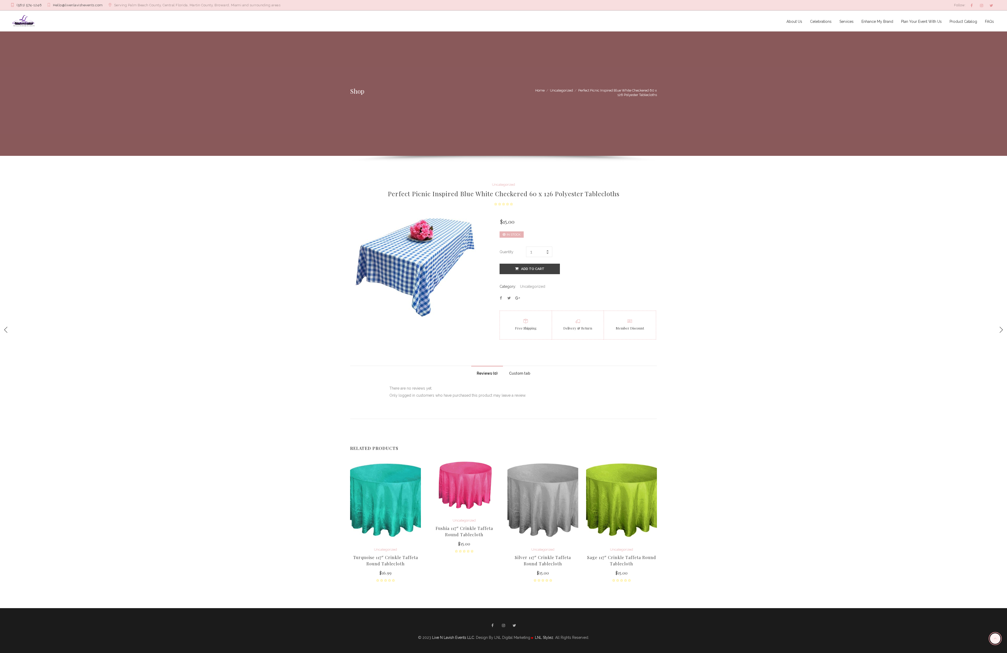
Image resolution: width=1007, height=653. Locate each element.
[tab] (487, 372)
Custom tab (519, 373)
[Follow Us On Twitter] (991, 5)
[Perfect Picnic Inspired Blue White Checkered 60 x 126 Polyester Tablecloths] (501, 298)
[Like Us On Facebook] (971, 5)
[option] (385, 520)
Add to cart (532, 269)
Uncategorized (561, 90)
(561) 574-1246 (29, 5)
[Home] (24, 20)
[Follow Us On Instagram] (981, 5)
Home (540, 90)
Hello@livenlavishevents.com (78, 5)
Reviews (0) (487, 373)
